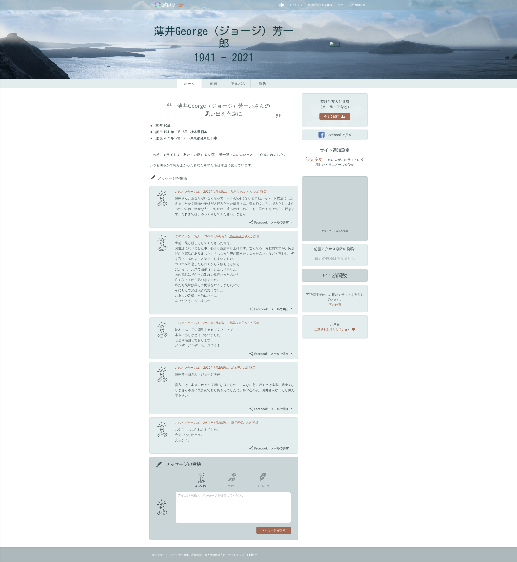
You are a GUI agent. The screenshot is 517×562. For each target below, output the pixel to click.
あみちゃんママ (240, 191)
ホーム (189, 83)
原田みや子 (236, 236)
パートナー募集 (179, 555)
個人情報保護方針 (215, 555)
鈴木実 (235, 367)
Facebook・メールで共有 (271, 222)
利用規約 (196, 555)
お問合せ (252, 555)
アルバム (238, 83)
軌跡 (214, 83)
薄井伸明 (237, 423)
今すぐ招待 (332, 116)
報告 (262, 83)
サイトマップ (236, 555)
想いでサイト (160, 555)
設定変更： (316, 159)
